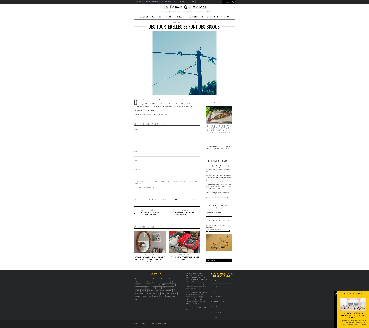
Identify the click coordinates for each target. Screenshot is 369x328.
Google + (193, 199)
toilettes (155, 296)
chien (167, 282)
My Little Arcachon (218, 296)
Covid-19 (162, 285)
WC (136, 299)
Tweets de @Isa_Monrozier (213, 212)
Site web (137, 170)
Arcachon (137, 279)
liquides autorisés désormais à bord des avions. (184, 258)
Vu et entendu (147, 16)
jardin (164, 288)
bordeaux (172, 279)
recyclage (174, 293)
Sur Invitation (221, 16)
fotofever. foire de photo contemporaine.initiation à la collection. (353, 315)
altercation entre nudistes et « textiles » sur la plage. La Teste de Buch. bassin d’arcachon (183, 213)
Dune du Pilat (171, 285)
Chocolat (174, 282)
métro (162, 290)
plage (141, 293)
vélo (174, 296)
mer (157, 290)
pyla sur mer (165, 293)
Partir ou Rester (177, 16)
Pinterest (179, 199)
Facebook (152, 199)
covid (155, 285)
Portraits (206, 16)
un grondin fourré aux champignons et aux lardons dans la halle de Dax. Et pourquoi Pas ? (219, 130)
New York (169, 290)
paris (136, 293)
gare (136, 288)
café (136, 282)
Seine (144, 296)
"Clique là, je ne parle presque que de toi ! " (218, 231)
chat (162, 282)
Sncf (150, 296)
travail (162, 296)
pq (154, 293)
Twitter (165, 199)
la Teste (137, 290)
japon (158, 288)
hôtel (147, 288)
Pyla (158, 293)
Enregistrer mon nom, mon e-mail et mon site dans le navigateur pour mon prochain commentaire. (165, 182)
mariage (144, 290)
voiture (169, 296)
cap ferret (156, 282)
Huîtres (142, 288)
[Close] (336, 293)
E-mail (137, 160)
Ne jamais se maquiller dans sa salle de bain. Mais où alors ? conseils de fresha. (150, 259)
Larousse (170, 288)
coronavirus (148, 285)
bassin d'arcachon (162, 279)
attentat (145, 279)
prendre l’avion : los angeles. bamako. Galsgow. (150, 212)
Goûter (161, 16)
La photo (214, 291)
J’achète (193, 16)
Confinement (138, 285)
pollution (148, 293)
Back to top (224, 323)
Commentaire (139, 129)
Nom (136, 151)
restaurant (138, 296)
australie (152, 279)
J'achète (214, 286)
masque (151, 290)
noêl (175, 290)
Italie (153, 288)
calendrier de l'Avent (145, 282)
